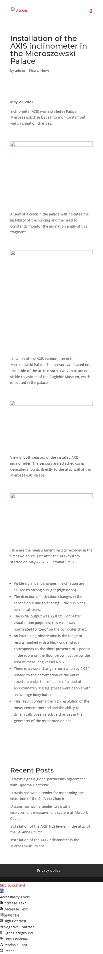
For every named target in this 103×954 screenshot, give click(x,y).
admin (20, 70)
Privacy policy (48, 870)
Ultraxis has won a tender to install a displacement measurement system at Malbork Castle (49, 812)
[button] (2, 891)
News (33, 70)
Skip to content (12, 885)
